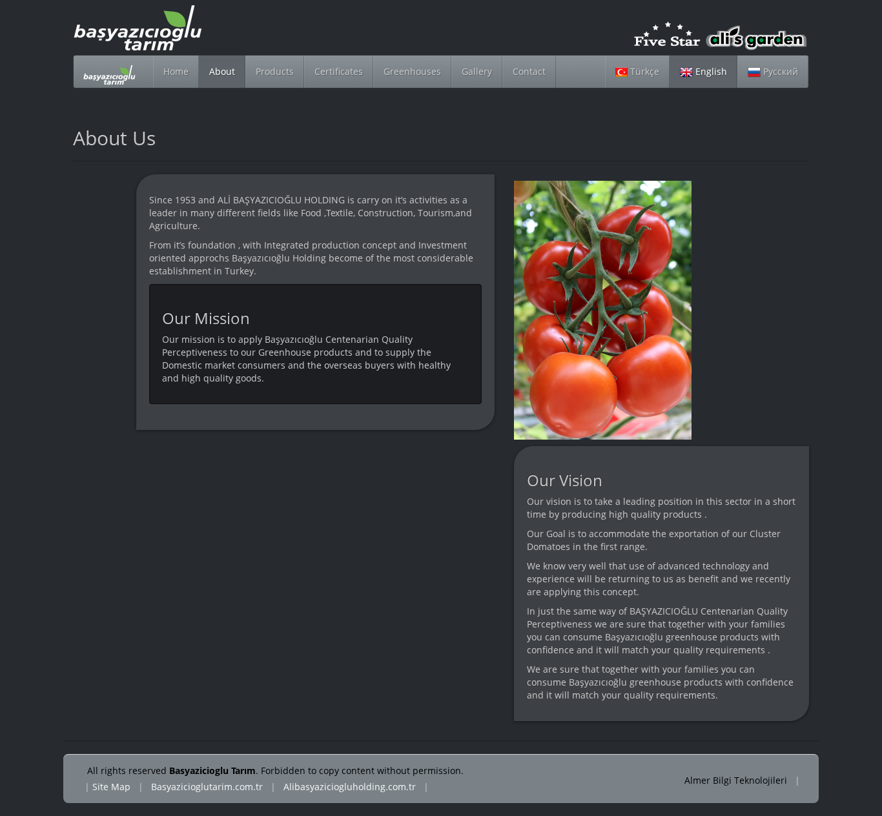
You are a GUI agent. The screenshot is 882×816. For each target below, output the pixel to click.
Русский (779, 71)
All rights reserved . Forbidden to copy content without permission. (275, 770)
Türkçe (643, 71)
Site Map (111, 786)
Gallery (477, 71)
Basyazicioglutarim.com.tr (207, 786)
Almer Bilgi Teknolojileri (737, 780)
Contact (529, 71)
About (222, 71)
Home (176, 71)
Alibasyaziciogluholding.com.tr (349, 786)
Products (275, 71)
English (710, 71)
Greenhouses (412, 71)
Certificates (338, 71)
